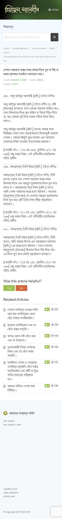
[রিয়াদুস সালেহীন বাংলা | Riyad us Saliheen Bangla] (21, 13)
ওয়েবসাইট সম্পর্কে (10, 489)
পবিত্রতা (15, 84)
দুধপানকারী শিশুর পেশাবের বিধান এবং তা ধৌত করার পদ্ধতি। (21, 351)
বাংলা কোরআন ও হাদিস (12, 424)
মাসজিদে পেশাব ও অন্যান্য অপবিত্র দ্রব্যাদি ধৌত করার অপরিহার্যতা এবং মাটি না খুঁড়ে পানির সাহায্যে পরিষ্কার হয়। (22, 370)
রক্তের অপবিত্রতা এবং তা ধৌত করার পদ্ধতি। (21, 326)
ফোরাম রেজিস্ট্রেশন (10, 492)
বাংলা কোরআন (8, 421)
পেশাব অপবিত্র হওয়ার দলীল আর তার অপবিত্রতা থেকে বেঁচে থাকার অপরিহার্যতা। (22, 313)
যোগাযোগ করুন (9, 496)
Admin (40, 80)
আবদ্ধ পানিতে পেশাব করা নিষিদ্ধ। (21, 388)
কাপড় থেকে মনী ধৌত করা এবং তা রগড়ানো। (21, 338)
